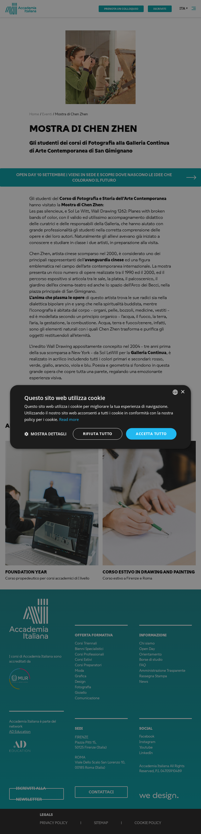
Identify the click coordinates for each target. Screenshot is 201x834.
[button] (45, 434)
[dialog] (100, 417)
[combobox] (175, 392)
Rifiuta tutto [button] (97, 433)
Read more (69, 419)
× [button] (183, 392)
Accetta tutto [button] (151, 433)
